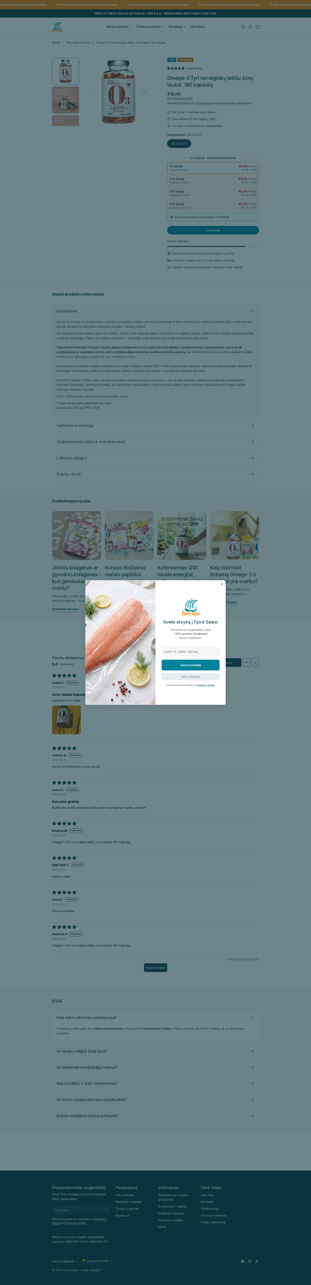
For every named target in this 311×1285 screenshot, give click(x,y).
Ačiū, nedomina (191, 676)
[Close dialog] (222, 584)
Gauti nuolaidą (191, 665)
